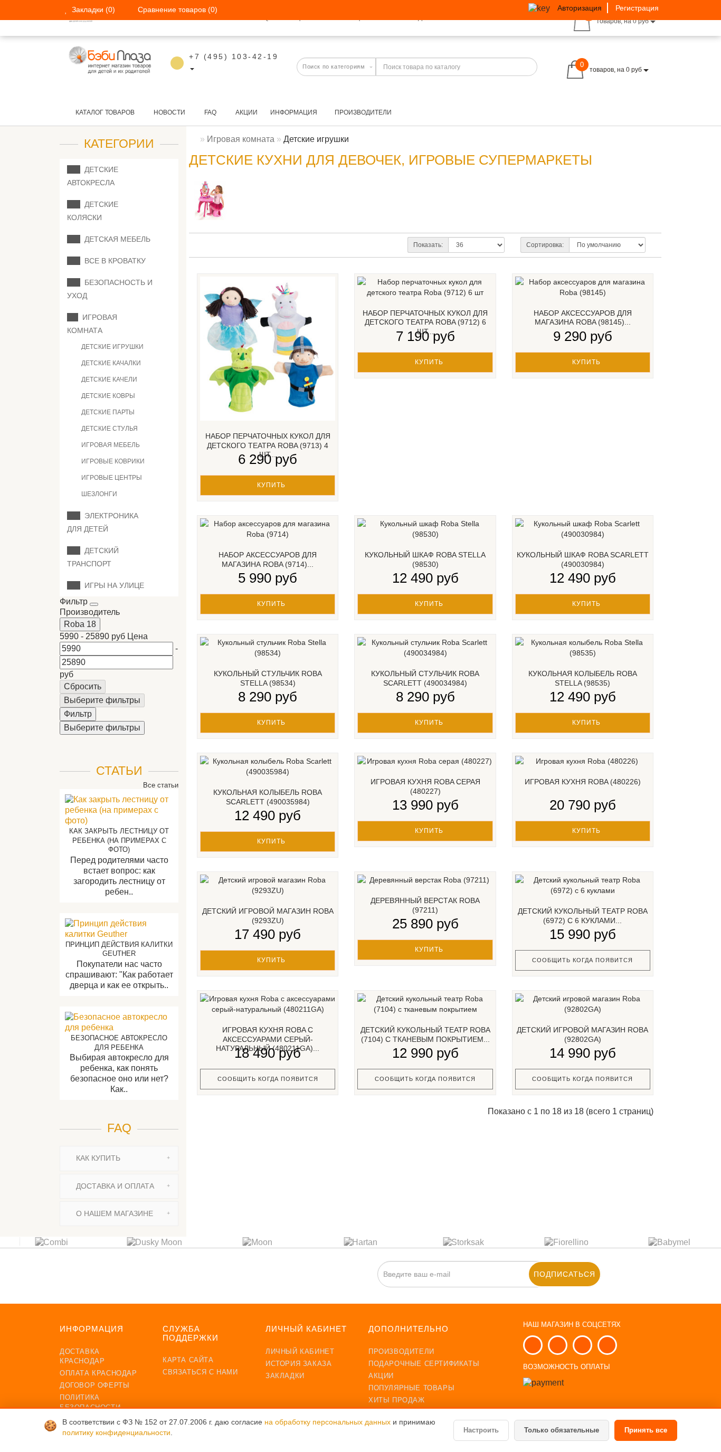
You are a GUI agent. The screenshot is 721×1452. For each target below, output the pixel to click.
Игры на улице (112, 585)
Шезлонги (98, 494)
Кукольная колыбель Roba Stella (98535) (582, 678)
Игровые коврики (112, 461)
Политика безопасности (90, 1402)
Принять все (645, 1430)
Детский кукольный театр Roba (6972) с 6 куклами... (583, 916)
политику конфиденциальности (116, 1433)
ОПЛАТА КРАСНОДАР (98, 1373)
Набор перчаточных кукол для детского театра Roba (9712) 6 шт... (425, 322)
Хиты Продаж (396, 1400)
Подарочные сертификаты (423, 1364)
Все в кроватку (113, 261)
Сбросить (82, 686)
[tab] (119, 1158)
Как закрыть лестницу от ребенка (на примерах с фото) (119, 840)
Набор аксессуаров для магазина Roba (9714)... (268, 559)
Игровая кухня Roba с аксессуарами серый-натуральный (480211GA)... (267, 1039)
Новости (168, 112)
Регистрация (637, 8)
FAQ (209, 112)
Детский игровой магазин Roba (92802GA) (582, 1034)
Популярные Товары (411, 1388)
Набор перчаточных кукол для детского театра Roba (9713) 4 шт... (267, 445)
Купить (270, 485)
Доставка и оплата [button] (114, 1186)
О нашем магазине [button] (113, 1213)
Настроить (481, 1430)
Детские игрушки (112, 346)
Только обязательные (561, 1430)
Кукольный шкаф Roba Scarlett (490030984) (583, 559)
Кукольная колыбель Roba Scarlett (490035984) (267, 797)
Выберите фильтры (102, 700)
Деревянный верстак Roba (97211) (425, 905)
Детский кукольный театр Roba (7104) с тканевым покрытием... (425, 1034)
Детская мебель (115, 239)
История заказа (298, 1364)
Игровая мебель (110, 445)
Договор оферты (94, 1385)
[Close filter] (94, 604)
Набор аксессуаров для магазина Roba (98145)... (583, 318)
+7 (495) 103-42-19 (233, 56)
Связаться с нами (200, 1372)
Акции (246, 112)
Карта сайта (188, 1360)
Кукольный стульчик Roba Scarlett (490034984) (425, 678)
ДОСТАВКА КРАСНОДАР (82, 1356)
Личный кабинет (299, 1351)
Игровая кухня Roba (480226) (583, 781)
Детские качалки (110, 363)
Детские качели (108, 379)
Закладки (285, 1376)
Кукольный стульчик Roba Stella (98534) (268, 678)
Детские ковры (107, 396)
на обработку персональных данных (328, 1422)
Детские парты (107, 412)
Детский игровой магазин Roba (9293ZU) (268, 916)
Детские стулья (109, 428)
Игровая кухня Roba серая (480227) (425, 786)
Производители (363, 112)
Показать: (428, 245)
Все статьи (159, 785)
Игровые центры (111, 477)
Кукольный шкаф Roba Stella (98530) (425, 559)
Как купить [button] (97, 1158)
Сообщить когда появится (582, 960)
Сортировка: (545, 245)
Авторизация (579, 8)
